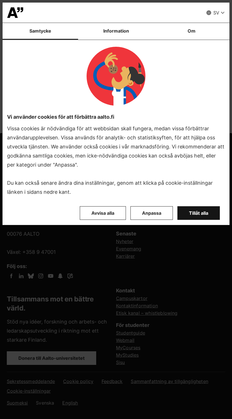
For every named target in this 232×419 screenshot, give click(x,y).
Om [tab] (192, 31)
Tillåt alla (198, 213)
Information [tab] (116, 31)
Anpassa (151, 213)
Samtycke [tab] (40, 31)
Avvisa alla (102, 213)
